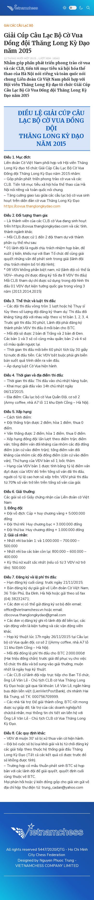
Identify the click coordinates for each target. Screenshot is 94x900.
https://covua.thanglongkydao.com (32, 206)
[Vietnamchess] (22, 7)
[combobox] (88, 8)
